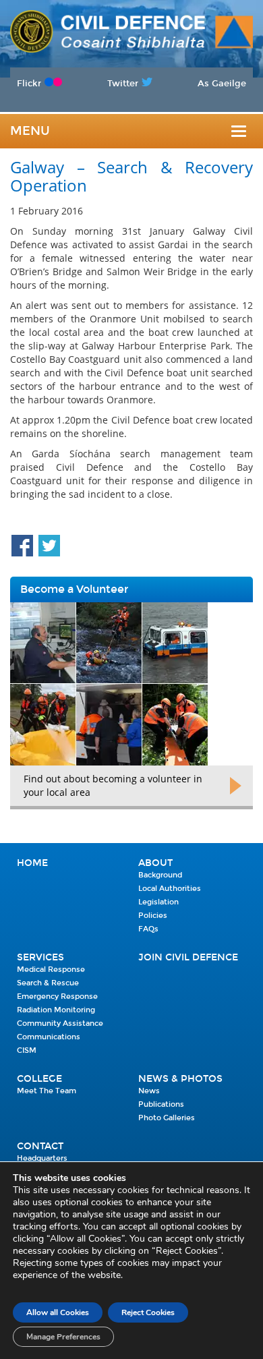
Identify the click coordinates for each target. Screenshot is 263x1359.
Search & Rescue (48, 983)
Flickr (29, 83)
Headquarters (42, 1158)
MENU (30, 130)
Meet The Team (46, 1091)
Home (32, 863)
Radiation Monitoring (56, 1010)
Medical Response (51, 969)
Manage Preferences (63, 1336)
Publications (161, 1104)
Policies (152, 915)
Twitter (122, 83)
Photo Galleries (166, 1118)
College (39, 1079)
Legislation (158, 902)
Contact (40, 1146)
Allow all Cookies (57, 1312)
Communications (48, 1037)
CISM (26, 1050)
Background (160, 875)
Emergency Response (57, 996)
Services (40, 957)
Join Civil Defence (188, 957)
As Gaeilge (222, 83)
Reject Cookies (148, 1312)
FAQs (148, 929)
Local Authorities (169, 888)
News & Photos (180, 1079)
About (155, 863)
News (149, 1091)
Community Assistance (60, 1023)
